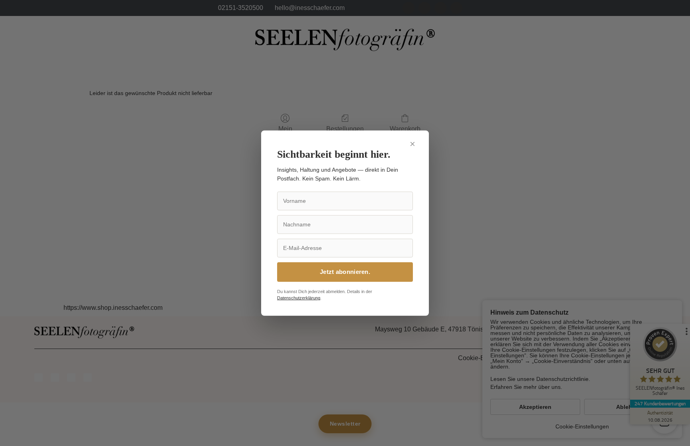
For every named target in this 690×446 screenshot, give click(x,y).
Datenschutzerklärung (298, 297)
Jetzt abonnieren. (345, 271)
